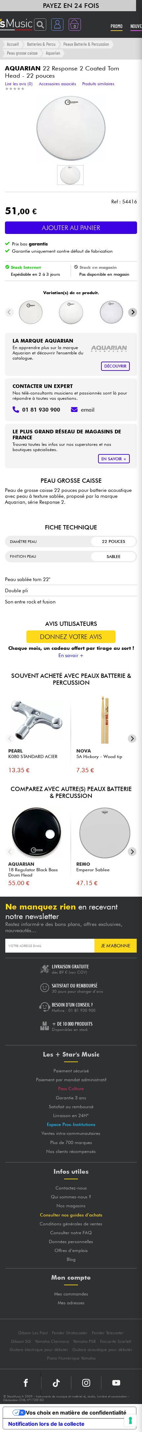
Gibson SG (21, 1341)
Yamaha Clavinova (52, 1341)
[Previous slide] (9, 312)
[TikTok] (56, 1382)
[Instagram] (86, 1382)
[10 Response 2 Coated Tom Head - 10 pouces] (31, 312)
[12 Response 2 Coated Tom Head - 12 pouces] (71, 312)
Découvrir (115, 366)
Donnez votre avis (71, 637)
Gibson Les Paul (33, 1332)
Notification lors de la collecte (46, 1423)
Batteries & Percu (41, 44)
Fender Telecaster (108, 1332)
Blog (71, 1259)
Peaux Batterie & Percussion (86, 44)
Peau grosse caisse (22, 53)
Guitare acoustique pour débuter (102, 1349)
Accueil (13, 44)
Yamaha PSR (84, 1341)
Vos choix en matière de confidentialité (76, 1412)
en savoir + (113, 458)
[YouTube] (116, 1382)
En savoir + (71, 655)
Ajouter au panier (71, 228)
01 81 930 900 (81, 1010)
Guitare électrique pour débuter (39, 1349)
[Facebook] (26, 1382)
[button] (70, 175)
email (87, 409)
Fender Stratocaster (70, 1332)
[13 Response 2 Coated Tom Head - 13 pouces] (111, 312)
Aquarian (53, 53)
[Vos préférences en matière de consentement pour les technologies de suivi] (130, 1420)
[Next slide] (132, 312)
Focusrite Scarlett (115, 1341)
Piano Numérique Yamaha (71, 1358)
